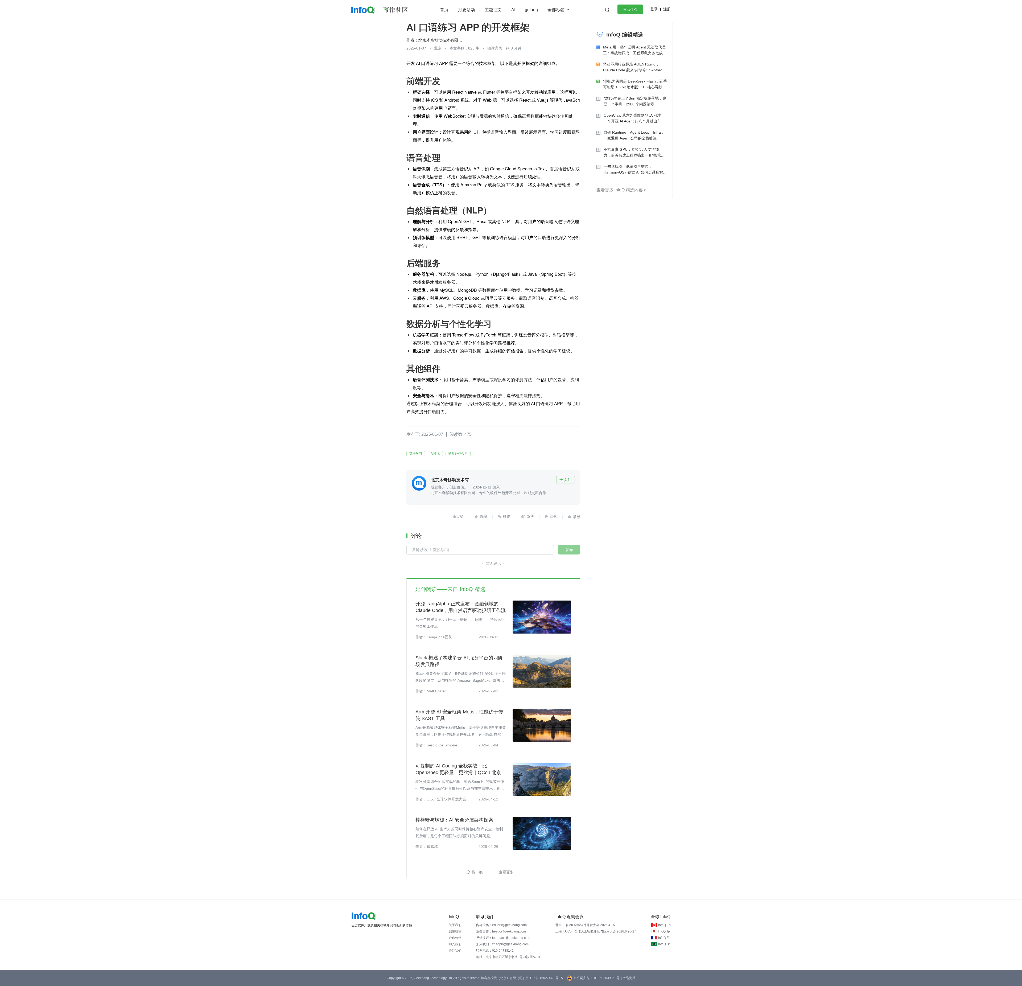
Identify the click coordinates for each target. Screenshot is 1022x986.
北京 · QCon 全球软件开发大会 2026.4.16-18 (587, 925)
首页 (444, 9)
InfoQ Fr (664, 938)
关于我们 (455, 925)
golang (531, 9)
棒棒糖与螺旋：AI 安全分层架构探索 (454, 820)
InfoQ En (664, 925)
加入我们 (455, 944)
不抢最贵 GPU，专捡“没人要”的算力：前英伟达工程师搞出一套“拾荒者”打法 (635, 152)
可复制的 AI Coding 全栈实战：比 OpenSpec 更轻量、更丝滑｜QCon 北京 (458, 769)
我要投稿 (455, 931)
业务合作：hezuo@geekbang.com (501, 931)
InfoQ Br (664, 944)
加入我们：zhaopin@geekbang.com (502, 944)
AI (513, 9)
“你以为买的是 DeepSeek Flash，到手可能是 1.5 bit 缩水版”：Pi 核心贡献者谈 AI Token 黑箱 (635, 84)
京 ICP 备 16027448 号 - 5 (544, 978)
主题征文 (493, 9)
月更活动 (466, 9)
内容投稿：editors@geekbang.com (501, 925)
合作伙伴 (455, 938)
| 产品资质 (628, 978)
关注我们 (455, 950)
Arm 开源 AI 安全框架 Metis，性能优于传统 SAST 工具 (459, 715)
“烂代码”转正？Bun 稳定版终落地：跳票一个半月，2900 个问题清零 (635, 101)
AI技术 (435, 453)
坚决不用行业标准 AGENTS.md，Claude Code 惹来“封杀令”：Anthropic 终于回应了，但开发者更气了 (635, 67)
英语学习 (415, 453)
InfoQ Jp (664, 931)
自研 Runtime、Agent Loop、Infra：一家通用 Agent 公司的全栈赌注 (634, 135)
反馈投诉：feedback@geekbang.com (503, 938)
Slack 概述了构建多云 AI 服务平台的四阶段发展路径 (459, 661)
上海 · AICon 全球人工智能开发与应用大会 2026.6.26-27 (595, 931)
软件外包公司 (458, 453)
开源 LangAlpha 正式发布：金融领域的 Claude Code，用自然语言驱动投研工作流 (460, 607)
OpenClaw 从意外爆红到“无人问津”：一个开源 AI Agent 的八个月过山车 (635, 118)
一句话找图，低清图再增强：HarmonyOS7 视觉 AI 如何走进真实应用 (635, 169)
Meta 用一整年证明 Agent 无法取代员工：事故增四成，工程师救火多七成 (634, 50)
